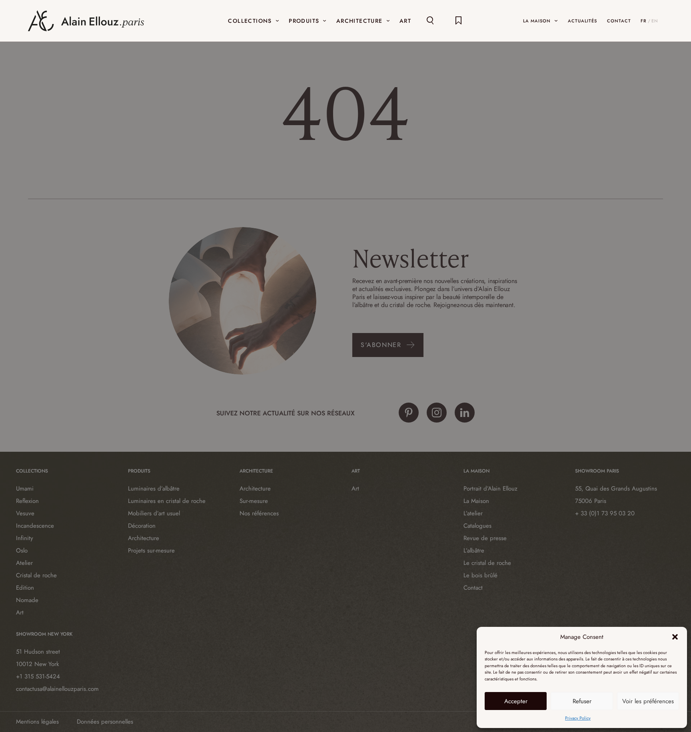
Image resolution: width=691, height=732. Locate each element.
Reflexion (27, 501)
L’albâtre (473, 550)
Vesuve (25, 513)
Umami (25, 488)
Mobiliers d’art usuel (154, 513)
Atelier (24, 562)
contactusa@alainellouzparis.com (57, 688)
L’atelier (473, 513)
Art (20, 612)
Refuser (582, 701)
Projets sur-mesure (151, 550)
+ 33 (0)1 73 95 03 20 (605, 513)
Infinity (24, 538)
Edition (25, 587)
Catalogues (477, 525)
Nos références (259, 513)
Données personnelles (105, 721)
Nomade (27, 600)
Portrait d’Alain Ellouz (490, 488)
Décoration (142, 525)
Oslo (22, 550)
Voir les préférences (648, 701)
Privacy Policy (578, 718)
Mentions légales (37, 721)
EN (654, 21)
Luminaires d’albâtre (154, 488)
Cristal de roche (36, 575)
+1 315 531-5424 (38, 676)
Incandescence (35, 525)
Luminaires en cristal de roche (167, 501)
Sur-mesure (254, 501)
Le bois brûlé (480, 575)
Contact (473, 587)
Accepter (515, 701)
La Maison (476, 501)
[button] (675, 637)
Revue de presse (485, 538)
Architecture (143, 538)
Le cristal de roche (487, 562)
